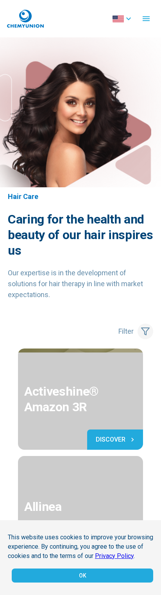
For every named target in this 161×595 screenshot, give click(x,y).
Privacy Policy (114, 556)
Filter (126, 331)
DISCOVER (110, 439)
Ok (82, 575)
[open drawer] (146, 18)
